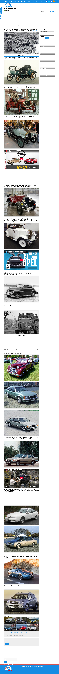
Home (6, 1)
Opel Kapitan (31, 632)
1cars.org (11, 5)
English (37, 1)
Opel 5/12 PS (15, 632)
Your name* (6, 648)
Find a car (47, 38)
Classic (29, 1)
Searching (52, 11)
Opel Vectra (21, 489)
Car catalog (10, 1)
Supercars (14, 1)
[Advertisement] (11, 18)
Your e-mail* (6, 650)
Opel (7, 632)
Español (40, 1)
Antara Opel (22, 585)
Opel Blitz (22, 632)
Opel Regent (11, 633)
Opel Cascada (27, 632)
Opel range (35, 30)
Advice (25, 1)
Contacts (33, 1)
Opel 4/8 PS (10, 632)
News (18, 1)
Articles (22, 1)
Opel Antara (19, 632)
